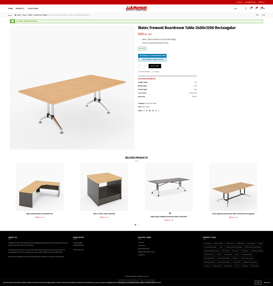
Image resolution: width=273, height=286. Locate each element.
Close (258, 282)
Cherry (221, 247)
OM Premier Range (246, 254)
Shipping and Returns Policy (146, 252)
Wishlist (251, 7)
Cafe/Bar (260, 243)
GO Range (245, 251)
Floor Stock (235, 251)
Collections (33, 8)
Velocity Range (228, 266)
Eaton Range (225, 251)
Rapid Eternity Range (223, 258)
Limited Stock (228, 254)
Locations (239, 2)
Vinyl (237, 266)
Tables (30, 15)
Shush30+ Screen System (250, 262)
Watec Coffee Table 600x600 (104, 214)
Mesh (236, 254)
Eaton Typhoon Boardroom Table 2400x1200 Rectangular (233, 214)
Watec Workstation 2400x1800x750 (39, 214)
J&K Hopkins (133, 276)
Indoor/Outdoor (208, 254)
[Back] (10, 15)
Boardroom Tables (40, 15)
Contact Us (261, 2)
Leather (219, 254)
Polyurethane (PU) (209, 258)
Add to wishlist (145, 72)
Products (20, 8)
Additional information (146, 79)
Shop (24, 15)
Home (10, 8)
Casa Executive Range (210, 247)
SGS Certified (236, 262)
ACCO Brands (207, 243)
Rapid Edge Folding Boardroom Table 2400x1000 (169, 217)
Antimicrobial (230, 243)
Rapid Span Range (209, 262)
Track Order (141, 246)
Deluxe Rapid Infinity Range (253, 247)
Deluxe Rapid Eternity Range (234, 247)
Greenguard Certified (257, 251)
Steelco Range (217, 266)
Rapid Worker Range (223, 262)
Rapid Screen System (247, 258)
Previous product (257, 15)
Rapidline (235, 258)
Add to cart (155, 66)
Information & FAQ (250, 2)
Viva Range (244, 266)
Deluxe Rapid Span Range (211, 251)
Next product (263, 15)
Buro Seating (251, 243)
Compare (157, 72)
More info (267, 282)
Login (235, 8)
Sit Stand (206, 266)
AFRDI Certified (219, 243)
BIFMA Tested (240, 243)
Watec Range (145, 107)
